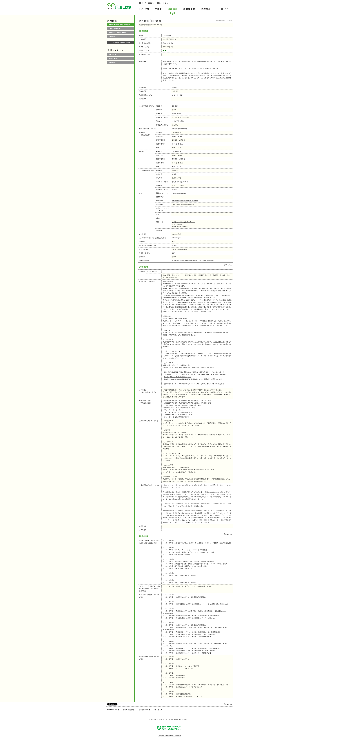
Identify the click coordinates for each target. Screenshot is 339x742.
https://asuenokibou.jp (179, 193)
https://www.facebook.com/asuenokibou (185, 200)
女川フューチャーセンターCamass (183, 222)
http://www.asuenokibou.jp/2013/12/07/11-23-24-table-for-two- (184, 379)
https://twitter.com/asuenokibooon (183, 204)
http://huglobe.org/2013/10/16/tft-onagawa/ (177, 377)
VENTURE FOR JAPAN (180, 226)
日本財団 (172, 720)
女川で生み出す (177, 224)
